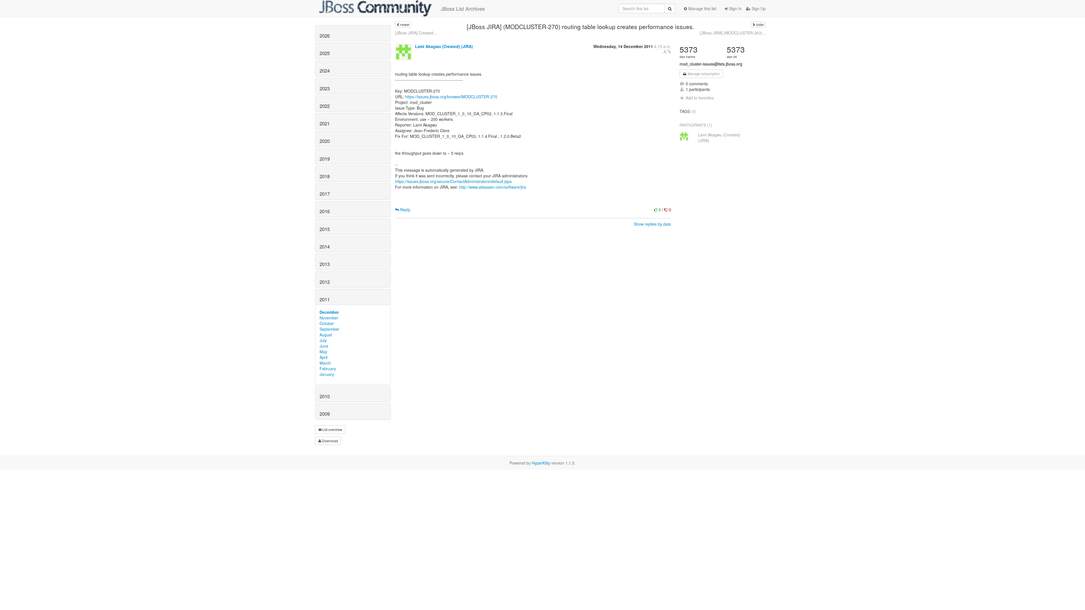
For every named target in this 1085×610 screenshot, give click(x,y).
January (327, 374)
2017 (325, 193)
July (323, 340)
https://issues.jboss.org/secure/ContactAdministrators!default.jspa (453, 181)
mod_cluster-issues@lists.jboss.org (711, 64)
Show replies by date (652, 224)
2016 (325, 211)
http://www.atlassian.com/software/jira (492, 187)
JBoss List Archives (463, 8)
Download (329, 440)
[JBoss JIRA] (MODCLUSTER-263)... (733, 33)
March (325, 363)
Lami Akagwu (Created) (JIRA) (444, 46)
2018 (325, 176)
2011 (325, 299)
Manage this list (701, 8)
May (323, 351)
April (323, 357)
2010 (325, 396)
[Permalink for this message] (669, 51)
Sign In (735, 8)
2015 (325, 229)
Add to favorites (700, 98)
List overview (331, 429)
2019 (325, 158)
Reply (404, 209)
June (324, 346)
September (329, 329)
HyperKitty (541, 463)
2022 (325, 106)
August (326, 334)
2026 (325, 35)
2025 (325, 53)
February (328, 368)
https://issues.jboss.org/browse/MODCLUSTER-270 (451, 96)
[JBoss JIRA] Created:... (416, 33)
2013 (325, 264)
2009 (325, 413)
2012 (325, 281)
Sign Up (758, 8)
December (329, 312)
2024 (325, 70)
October (327, 323)
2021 (325, 123)
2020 (325, 141)
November (329, 318)
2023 (325, 88)
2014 (325, 246)
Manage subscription (703, 73)
